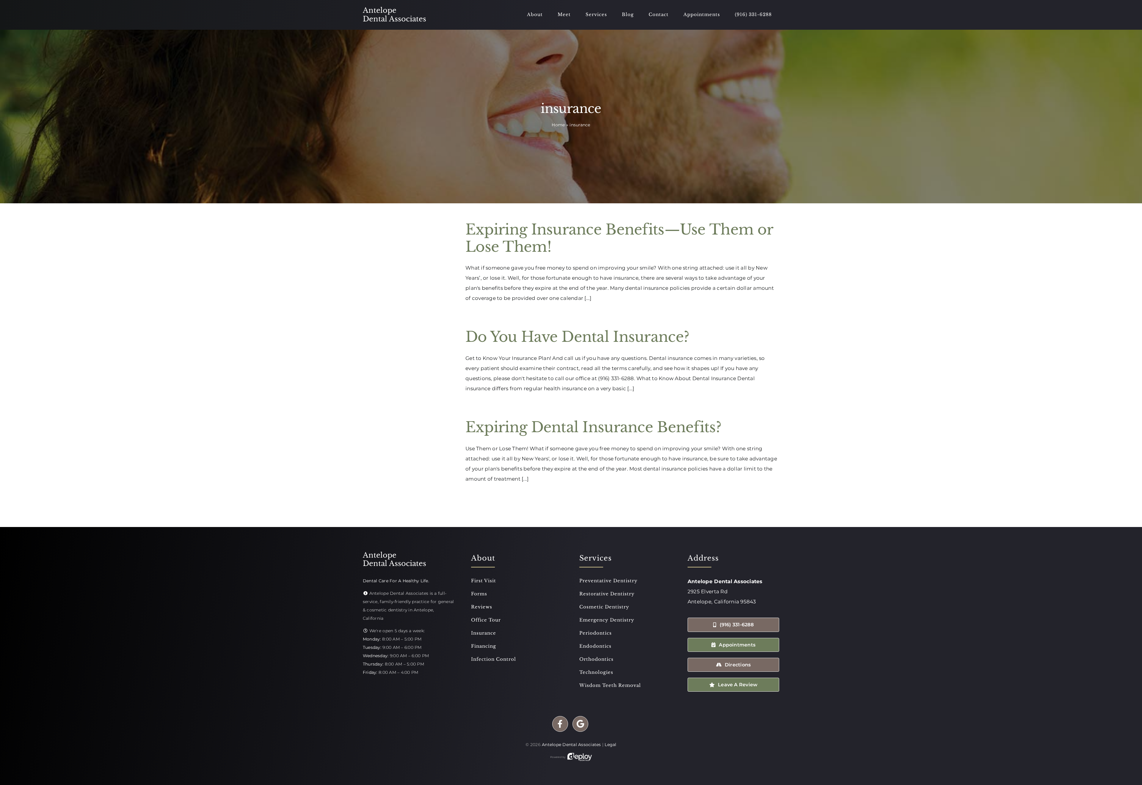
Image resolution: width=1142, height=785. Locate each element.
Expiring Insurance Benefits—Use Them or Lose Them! (619, 238)
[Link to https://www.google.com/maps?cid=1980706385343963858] (580, 724)
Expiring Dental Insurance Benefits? (593, 427)
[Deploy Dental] (579, 757)
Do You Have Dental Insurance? (577, 337)
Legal (610, 744)
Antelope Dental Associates (571, 744)
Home (558, 125)
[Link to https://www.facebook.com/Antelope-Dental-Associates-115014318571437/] (560, 724)
